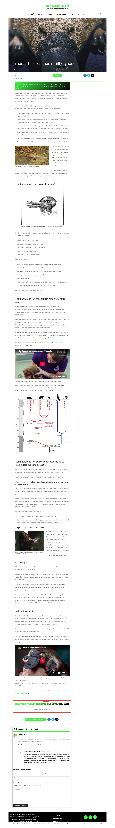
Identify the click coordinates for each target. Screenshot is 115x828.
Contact (58, 815)
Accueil (16, 20)
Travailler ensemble (58, 818)
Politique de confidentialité (65, 826)
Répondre (20, 747)
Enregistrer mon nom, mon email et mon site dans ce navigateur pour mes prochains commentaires (42, 782)
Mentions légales (58, 821)
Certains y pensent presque (57, 603)
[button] (100, 14)
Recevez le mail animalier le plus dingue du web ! (42, 705)
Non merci (54, 826)
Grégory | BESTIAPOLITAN (25, 75)
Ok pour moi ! (47, 826)
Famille (57, 76)
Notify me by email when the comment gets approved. (29, 785)
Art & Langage (22, 20)
